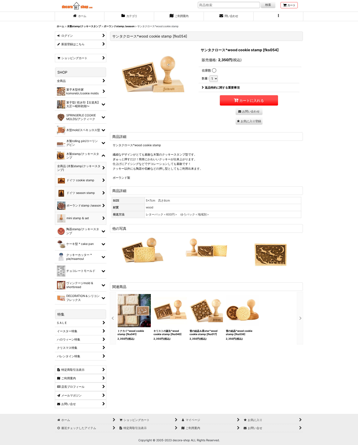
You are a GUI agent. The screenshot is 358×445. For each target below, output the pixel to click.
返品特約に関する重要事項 (222, 87)
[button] (278, 16)
